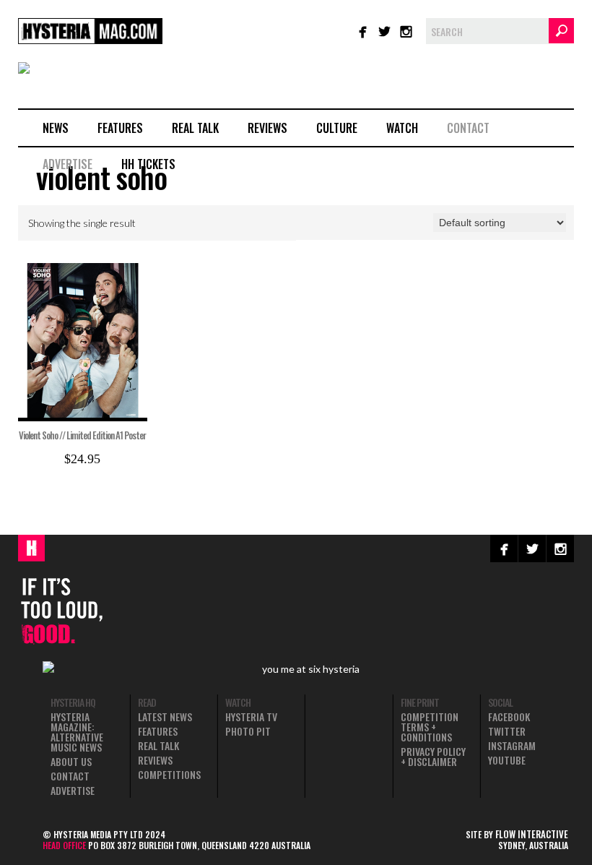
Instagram (512, 746)
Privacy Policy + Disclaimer (433, 756)
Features (120, 128)
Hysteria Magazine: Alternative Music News (77, 732)
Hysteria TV (251, 717)
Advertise (67, 164)
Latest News (165, 717)
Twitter (507, 731)
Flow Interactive (531, 834)
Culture (336, 128)
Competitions (169, 774)
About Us (71, 761)
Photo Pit (248, 731)
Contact (468, 128)
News (56, 128)
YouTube (507, 760)
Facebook (509, 717)
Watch (402, 128)
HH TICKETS (148, 164)
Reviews (267, 128)
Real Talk (195, 128)
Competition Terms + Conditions (429, 727)
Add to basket (90, 406)
